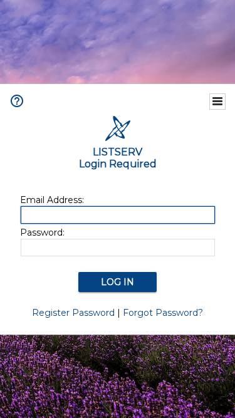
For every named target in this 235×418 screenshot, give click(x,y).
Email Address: (52, 200)
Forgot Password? (163, 312)
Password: (42, 232)
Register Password (73, 312)
